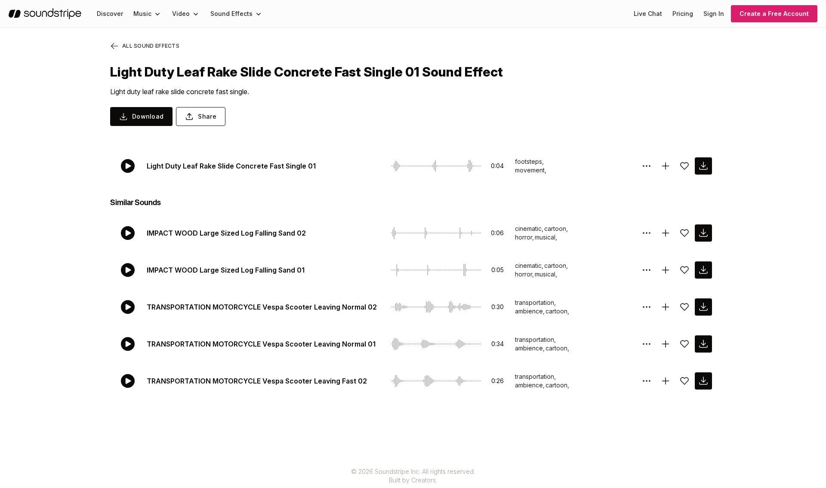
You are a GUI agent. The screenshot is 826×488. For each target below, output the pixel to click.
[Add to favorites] (684, 166)
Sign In (713, 13)
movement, (530, 170)
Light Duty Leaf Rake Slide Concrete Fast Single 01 (231, 166)
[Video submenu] (195, 13)
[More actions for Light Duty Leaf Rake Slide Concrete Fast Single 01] (646, 166)
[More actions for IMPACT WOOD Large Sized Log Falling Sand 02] (646, 233)
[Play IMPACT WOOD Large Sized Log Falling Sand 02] (128, 233)
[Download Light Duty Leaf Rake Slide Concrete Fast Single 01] (703, 166)
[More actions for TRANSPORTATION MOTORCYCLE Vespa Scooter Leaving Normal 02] (646, 307)
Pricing (682, 13)
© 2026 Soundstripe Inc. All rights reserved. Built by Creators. (413, 476)
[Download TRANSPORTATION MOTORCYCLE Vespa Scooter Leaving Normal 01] (703, 344)
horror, (524, 237)
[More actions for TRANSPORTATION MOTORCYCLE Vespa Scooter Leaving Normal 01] (646, 344)
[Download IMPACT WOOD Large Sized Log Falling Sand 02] (703, 233)
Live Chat (648, 13)
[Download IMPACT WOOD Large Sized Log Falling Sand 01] (703, 270)
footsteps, (529, 161)
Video (181, 13)
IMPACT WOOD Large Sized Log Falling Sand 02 (226, 233)
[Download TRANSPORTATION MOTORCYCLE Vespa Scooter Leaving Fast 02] (703, 381)
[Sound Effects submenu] (258, 13)
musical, (546, 237)
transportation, (535, 302)
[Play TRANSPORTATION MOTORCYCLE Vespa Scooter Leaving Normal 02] (128, 307)
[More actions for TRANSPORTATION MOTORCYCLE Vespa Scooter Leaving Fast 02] (646, 381)
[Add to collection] (665, 166)
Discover (110, 13)
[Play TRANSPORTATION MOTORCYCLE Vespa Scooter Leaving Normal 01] (128, 344)
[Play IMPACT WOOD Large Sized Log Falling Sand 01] (128, 270)
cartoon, (556, 228)
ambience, (530, 311)
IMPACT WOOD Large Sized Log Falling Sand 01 (226, 270)
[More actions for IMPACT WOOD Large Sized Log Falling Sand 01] (646, 270)
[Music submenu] (157, 13)
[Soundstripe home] (45, 13)
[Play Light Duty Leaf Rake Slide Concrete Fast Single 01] (128, 166)
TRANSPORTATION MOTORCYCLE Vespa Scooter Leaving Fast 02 (257, 381)
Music (142, 13)
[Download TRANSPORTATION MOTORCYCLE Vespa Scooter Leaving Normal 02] (703, 307)
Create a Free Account (774, 13)
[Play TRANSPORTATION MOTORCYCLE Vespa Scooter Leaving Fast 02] (128, 381)
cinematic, (529, 228)
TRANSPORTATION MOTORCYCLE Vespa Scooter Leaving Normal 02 (262, 307)
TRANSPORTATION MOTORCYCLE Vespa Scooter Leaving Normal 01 (261, 344)
